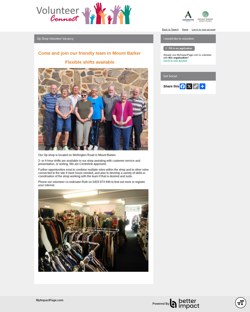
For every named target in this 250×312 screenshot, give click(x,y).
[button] (240, 302)
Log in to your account (203, 29)
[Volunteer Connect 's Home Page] (125, 12)
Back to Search (170, 29)
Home (185, 29)
